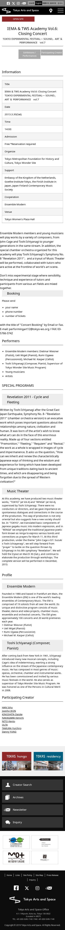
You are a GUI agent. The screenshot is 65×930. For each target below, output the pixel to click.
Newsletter (20, 810)
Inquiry (17, 822)
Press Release (52, 875)
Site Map (39, 875)
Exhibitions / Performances (29, 54)
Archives (18, 797)
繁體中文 (45, 3)
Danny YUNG (9, 731)
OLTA (5, 724)
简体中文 (53, 3)
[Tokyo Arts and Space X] (27, 885)
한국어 (60, 3)
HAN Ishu (7, 707)
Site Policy (27, 875)
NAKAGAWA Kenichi (13, 717)
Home (9, 875)
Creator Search (22, 785)
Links (17, 875)
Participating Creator (52, 52)
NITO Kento (8, 721)
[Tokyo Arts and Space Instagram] (38, 885)
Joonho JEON (9, 710)
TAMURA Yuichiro (11, 728)
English (39, 3)
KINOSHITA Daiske (12, 714)
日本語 (31, 3)
